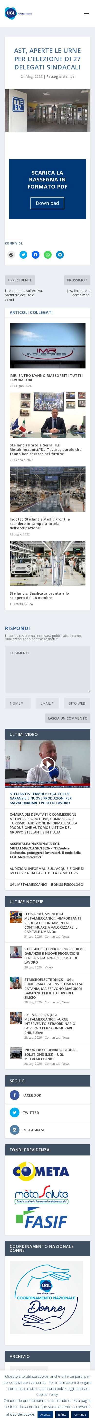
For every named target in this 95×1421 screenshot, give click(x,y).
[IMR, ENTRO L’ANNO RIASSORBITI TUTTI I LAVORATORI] (48, 345)
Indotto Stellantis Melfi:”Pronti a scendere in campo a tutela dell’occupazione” (40, 523)
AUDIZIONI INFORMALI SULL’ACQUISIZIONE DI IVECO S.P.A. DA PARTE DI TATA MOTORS (47, 870)
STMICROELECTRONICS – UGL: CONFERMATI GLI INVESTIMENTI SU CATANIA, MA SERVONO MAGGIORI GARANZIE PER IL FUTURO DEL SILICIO (53, 988)
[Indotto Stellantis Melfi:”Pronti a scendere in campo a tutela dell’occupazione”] (48, 489)
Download (47, 203)
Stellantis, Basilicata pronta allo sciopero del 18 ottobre (39, 595)
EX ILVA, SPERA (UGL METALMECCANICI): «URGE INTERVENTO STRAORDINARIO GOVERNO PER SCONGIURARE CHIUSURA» (49, 1023)
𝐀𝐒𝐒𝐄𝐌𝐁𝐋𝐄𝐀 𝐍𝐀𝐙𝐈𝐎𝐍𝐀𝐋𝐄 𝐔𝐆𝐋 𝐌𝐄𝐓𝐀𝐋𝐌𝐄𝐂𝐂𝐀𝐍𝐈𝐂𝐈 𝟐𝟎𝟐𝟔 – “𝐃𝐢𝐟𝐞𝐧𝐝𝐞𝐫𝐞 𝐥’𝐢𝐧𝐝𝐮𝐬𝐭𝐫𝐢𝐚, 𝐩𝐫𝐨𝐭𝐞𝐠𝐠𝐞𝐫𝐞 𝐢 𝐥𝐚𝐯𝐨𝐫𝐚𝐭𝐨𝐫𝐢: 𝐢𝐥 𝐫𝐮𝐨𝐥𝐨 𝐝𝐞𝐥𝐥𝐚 (45, 850)
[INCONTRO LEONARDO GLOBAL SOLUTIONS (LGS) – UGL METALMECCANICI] (16, 1053)
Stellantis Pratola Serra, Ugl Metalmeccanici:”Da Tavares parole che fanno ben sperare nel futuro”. (46, 449)
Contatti (47, 1410)
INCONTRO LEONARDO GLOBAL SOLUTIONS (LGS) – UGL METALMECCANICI (50, 1054)
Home (16, 1404)
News (65, 936)
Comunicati (52, 936)
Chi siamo (32, 1404)
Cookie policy (54, 1404)
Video (49, 967)
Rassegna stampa (60, 76)
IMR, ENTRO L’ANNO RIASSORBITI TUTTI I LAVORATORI (47, 377)
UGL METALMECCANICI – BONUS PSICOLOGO (46, 884)
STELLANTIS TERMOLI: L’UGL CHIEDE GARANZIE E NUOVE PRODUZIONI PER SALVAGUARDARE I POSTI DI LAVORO (41, 798)
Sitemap (74, 1404)
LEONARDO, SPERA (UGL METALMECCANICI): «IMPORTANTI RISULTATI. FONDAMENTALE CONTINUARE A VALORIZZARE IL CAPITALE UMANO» (52, 922)
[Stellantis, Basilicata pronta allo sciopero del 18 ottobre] (48, 564)
